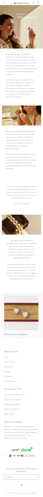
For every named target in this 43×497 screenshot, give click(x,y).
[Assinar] (36, 477)
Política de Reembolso (12, 404)
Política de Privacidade (12, 399)
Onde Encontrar (10, 381)
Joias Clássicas (10, 362)
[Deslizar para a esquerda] (17, 342)
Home (6, 357)
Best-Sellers (8, 367)
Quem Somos (9, 414)
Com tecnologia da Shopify (28, 493)
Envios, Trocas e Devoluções (14, 395)
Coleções (7, 371)
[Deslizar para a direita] (26, 342)
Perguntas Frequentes (12, 409)
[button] (4, 2)
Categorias (8, 376)
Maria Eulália (15, 493)
